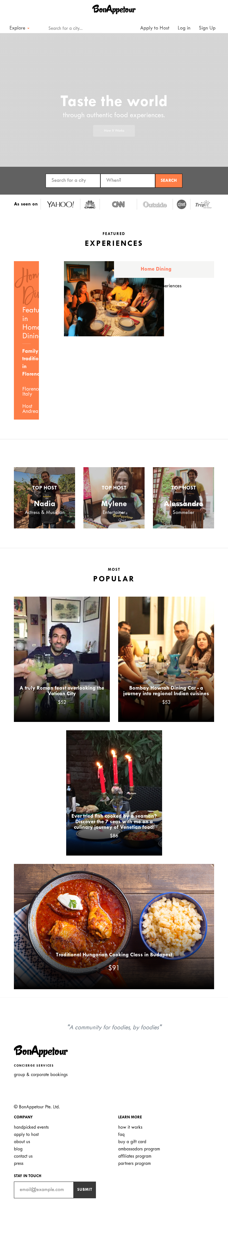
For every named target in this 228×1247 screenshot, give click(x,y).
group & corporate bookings (41, 1075)
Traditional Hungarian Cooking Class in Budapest (114, 955)
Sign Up (207, 28)
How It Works (114, 131)
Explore (18, 28)
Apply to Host (154, 28)
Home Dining (156, 269)
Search (169, 181)
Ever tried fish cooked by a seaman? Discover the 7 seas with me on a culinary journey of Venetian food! (114, 822)
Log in (184, 28)
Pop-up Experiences (161, 286)
